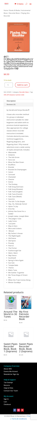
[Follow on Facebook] (14, 410)
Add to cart (22, 85)
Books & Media (14, 10)
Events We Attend (11, 371)
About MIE (8, 369)
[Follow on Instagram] (18, 410)
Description (11, 101)
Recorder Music (14, 13)
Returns (7, 385)
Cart (5, 402)
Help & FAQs (8, 388)
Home (6, 10)
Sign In (6, 399)
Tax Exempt (8, 382)
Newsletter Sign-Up (11, 374)
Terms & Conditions (19, 419)
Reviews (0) (11, 104)
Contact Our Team (11, 391)
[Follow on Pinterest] (22, 410)
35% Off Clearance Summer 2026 (14, 95)
